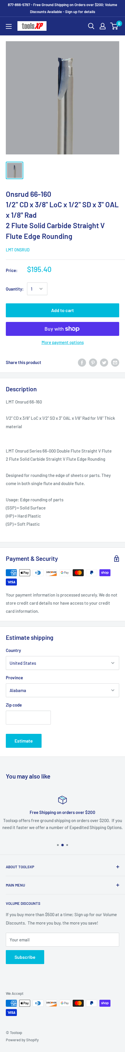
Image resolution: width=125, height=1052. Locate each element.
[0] (114, 26)
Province (14, 677)
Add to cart (62, 310)
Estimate (24, 740)
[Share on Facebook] (82, 362)
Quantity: (15, 288)
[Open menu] (9, 26)
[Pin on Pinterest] (93, 362)
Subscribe (25, 957)
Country (13, 650)
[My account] (103, 26)
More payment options (63, 342)
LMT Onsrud (18, 249)
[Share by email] (115, 362)
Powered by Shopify (22, 1039)
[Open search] (91, 26)
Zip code (14, 704)
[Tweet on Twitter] (104, 362)
